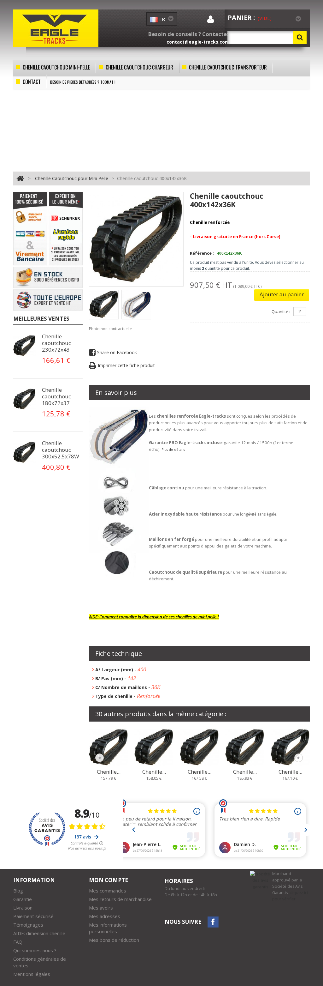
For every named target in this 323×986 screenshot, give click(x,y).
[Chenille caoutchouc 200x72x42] (199, 747)
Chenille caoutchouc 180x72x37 (56, 396)
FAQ (17, 942)
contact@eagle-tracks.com (198, 42)
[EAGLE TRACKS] (55, 28)
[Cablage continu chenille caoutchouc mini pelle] (25, 346)
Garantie (22, 899)
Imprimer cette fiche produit (126, 365)
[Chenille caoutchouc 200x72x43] (244, 747)
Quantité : (281, 311)
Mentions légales (31, 974)
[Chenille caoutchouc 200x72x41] (153, 747)
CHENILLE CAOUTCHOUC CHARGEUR (139, 67)
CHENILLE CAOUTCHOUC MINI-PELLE (56, 67)
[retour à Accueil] (20, 178)
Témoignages (28, 925)
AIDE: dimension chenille (39, 933)
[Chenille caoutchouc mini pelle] (104, 304)
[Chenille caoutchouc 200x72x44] (290, 747)
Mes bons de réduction (114, 940)
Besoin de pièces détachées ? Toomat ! (82, 82)
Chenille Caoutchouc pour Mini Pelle (71, 178)
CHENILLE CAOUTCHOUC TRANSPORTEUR (228, 67)
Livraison (22, 907)
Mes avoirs (101, 907)
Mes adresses (104, 916)
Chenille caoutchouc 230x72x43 (56, 343)
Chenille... (108, 772)
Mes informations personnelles (108, 928)
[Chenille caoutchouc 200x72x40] (108, 747)
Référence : (202, 253)
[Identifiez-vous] (210, 20)
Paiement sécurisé (33, 916)
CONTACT (32, 82)
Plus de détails (173, 449)
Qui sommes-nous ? (34, 950)
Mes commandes (107, 890)
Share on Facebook (117, 352)
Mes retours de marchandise (120, 899)
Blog (18, 890)
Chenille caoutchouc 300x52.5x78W (60, 449)
